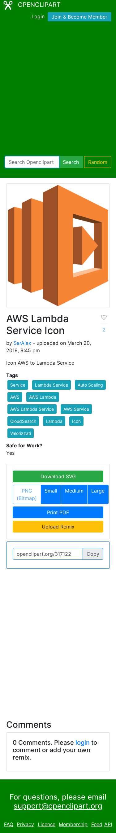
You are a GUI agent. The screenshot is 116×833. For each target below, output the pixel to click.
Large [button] (98, 491)
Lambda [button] (54, 421)
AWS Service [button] (76, 409)
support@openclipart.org (58, 805)
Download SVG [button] (58, 476)
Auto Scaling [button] (90, 385)
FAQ (8, 824)
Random (97, 162)
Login (38, 16)
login (82, 742)
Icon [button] (76, 421)
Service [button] (17, 385)
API (108, 824)
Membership (73, 824)
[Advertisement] (58, 90)
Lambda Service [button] (51, 385)
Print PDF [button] (58, 512)
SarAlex (22, 343)
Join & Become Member (79, 17)
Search (71, 162)
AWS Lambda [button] (42, 397)
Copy (93, 554)
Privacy (25, 824)
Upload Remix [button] (58, 527)
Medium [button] (74, 491)
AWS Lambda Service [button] (32, 409)
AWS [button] (14, 397)
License (46, 824)
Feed (96, 824)
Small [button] (51, 491)
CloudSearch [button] (23, 421)
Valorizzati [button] (20, 433)
